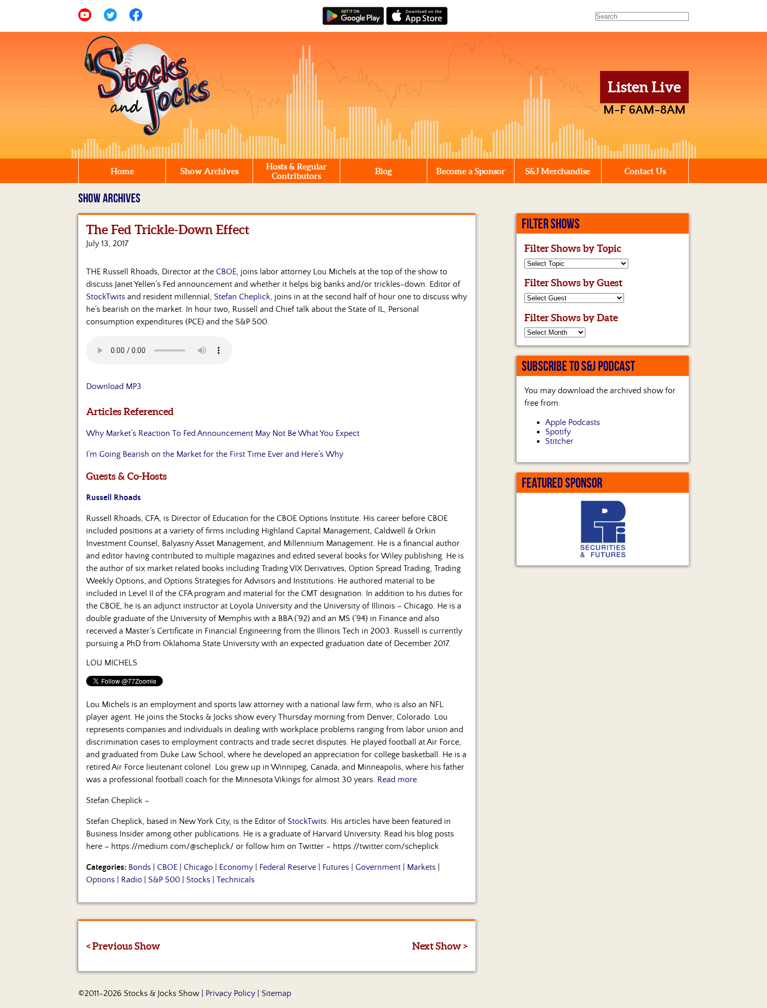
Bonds (139, 867)
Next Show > (440, 946)
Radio (131, 879)
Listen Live (644, 87)
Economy (236, 867)
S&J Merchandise (557, 171)
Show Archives (209, 171)
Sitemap (276, 993)
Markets (421, 867)
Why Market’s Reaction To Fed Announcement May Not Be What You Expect (222, 433)
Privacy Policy (230, 993)
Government (378, 867)
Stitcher (559, 441)
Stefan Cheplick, (243, 296)
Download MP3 (113, 386)
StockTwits (105, 296)
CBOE (226, 271)
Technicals (236, 879)
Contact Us (645, 171)
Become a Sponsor (470, 171)
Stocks (198, 879)
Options (100, 879)
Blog (383, 171)
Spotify (558, 431)
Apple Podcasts (572, 422)
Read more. (398, 779)
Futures (335, 867)
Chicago (198, 867)
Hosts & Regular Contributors (296, 171)
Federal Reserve (287, 867)
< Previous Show (123, 946)
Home (122, 171)
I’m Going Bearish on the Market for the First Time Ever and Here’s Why (214, 454)
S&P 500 (164, 879)
